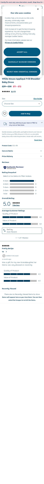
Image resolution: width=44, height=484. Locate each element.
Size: (3, 99)
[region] (22, 41)
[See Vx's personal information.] (6, 252)
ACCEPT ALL (22, 52)
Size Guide (37, 99)
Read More (38, 140)
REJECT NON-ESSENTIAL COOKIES (22, 72)
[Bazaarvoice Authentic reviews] (13, 167)
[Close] (38, 9)
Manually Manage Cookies (22, 62)
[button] (22, 151)
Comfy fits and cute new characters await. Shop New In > (22, 2)
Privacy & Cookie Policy (14, 43)
